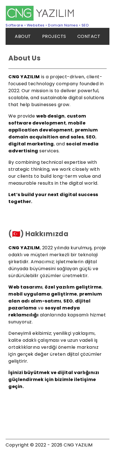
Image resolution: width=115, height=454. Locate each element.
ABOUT (23, 36)
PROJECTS (54, 36)
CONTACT (88, 36)
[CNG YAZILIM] (40, 19)
